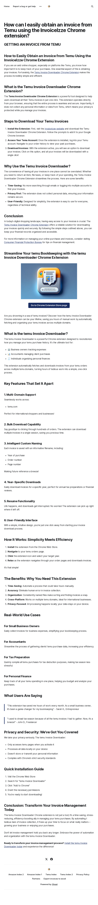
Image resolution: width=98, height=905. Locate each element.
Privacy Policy (82, 874)
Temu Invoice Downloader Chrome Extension (56, 72)
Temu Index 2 (66, 874)
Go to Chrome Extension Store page (49, 305)
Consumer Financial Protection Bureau (23, 242)
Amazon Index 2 (16, 874)
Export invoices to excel (55, 878)
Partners (36, 878)
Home (6, 6)
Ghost (55, 884)
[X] (46, 859)
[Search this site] (92, 6)
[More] (40, 6)
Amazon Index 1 (34, 874)
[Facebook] (51, 859)
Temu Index (51, 874)
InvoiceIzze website (54, 128)
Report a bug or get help (24, 6)
